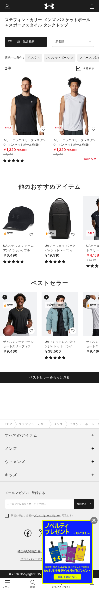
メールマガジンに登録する (25, 493)
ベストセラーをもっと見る (49, 377)
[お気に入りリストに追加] (31, 234)
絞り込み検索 (26, 41)
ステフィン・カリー (33, 424)
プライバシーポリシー (46, 515)
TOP (8, 424)
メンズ (58, 424)
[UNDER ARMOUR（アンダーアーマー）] (49, 6)
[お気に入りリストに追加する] (43, 129)
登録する (82, 504)
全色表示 (88, 68)
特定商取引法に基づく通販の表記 (39, 551)
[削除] (38, 57)
